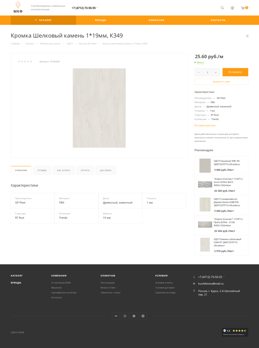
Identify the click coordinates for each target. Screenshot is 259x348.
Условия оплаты (164, 282)
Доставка (105, 170)
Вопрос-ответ (108, 287)
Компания (58, 275)
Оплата (85, 170)
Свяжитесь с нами (110, 292)
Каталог (17, 275)
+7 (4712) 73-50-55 (84, 8)
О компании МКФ (61, 282)
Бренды (16, 282)
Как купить (63, 170)
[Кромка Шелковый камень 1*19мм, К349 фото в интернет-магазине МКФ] (99, 108)
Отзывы (42, 170)
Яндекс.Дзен (143, 316)
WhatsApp (134, 316)
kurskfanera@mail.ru (211, 283)
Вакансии (56, 287)
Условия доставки (165, 287)
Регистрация (108, 282)
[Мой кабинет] (232, 8)
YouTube (125, 316)
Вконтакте (116, 316)
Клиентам (108, 275)
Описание (21, 170)
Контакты (56, 297)
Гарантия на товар (165, 292)
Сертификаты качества (63, 292)
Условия (161, 275)
